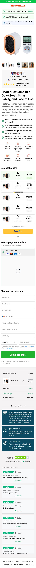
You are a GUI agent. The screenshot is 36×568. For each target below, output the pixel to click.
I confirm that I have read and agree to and (18, 347)
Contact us (29, 564)
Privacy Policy (9, 348)
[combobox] (9, 342)
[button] (18, 252)
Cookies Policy (7, 564)
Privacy (17, 561)
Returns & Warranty (28, 561)
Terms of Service (29, 346)
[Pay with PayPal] (18, 231)
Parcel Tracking (19, 564)
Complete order (18, 354)
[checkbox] (2, 347)
